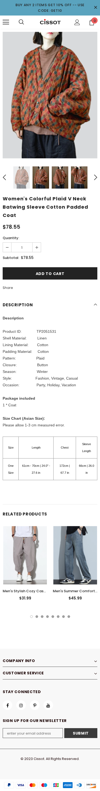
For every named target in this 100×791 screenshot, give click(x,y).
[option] (50, 95)
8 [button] (68, 616)
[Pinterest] (34, 705)
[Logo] (50, 21)
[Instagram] (21, 705)
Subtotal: (11, 257)
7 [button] (63, 616)
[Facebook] (7, 705)
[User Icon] (77, 22)
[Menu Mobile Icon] (6, 22)
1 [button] (31, 616)
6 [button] (58, 616)
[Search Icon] (21, 22)
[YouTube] (48, 705)
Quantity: (11, 237)
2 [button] (36, 616)
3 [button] (42, 616)
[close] (95, 7)
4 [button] (47, 616)
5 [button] (52, 616)
